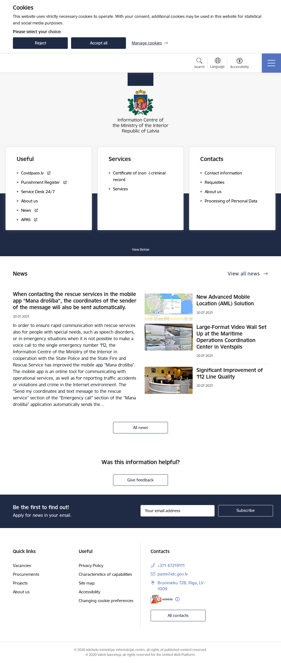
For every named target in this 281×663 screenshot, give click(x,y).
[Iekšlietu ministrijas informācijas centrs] (47, 63)
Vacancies (22, 565)
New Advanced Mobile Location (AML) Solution (225, 300)
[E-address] (162, 599)
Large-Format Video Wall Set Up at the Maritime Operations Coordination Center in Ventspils (231, 337)
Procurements (26, 574)
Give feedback (140, 480)
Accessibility (89, 591)
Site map (87, 583)
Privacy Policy (91, 565)
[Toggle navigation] (271, 63)
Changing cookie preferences (106, 600)
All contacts (178, 615)
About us (21, 591)
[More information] (177, 599)
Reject (40, 43)
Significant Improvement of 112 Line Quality (229, 373)
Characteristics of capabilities (105, 574)
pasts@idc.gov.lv (173, 574)
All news (140, 427)
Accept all (98, 43)
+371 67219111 (171, 565)
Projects (20, 583)
